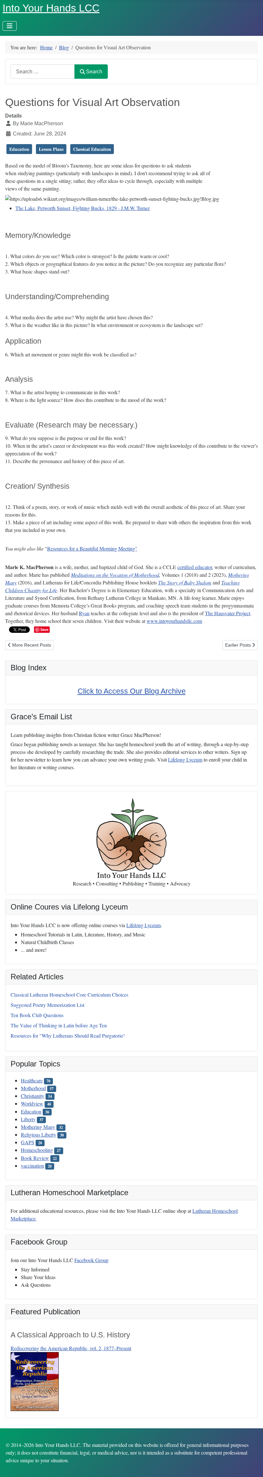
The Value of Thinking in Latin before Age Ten (59, 1025)
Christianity (32, 1095)
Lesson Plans (51, 149)
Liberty (28, 1119)
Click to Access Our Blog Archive (132, 691)
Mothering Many (38, 1126)
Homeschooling (37, 1150)
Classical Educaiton (92, 149)
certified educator (194, 567)
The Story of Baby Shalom (184, 582)
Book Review (35, 1158)
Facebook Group (91, 1260)
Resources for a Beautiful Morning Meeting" (92, 548)
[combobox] (43, 71)
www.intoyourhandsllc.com (174, 620)
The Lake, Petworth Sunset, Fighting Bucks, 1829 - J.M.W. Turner (82, 208)
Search (94, 71)
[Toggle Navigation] (10, 26)
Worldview (32, 1103)
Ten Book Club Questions (37, 1015)
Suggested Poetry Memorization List (47, 1004)
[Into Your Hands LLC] (131, 838)
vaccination (32, 1165)
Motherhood (33, 1088)
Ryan (84, 613)
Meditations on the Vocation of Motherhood (115, 574)
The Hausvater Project (227, 613)
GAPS (27, 1142)
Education (31, 1111)
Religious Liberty (38, 1134)
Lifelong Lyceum (143, 925)
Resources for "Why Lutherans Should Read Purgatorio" (68, 1035)
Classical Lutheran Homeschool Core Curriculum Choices (69, 994)
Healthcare (32, 1080)
